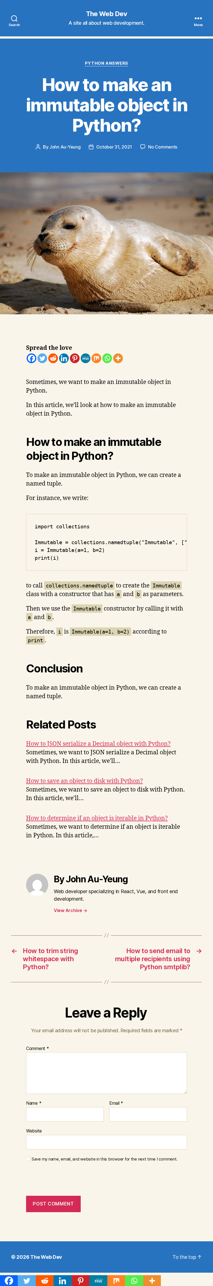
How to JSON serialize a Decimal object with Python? (98, 744)
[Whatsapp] (107, 358)
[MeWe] (85, 358)
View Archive (70, 910)
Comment (37, 1048)
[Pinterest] (75, 358)
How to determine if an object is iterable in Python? (97, 818)
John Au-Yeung (65, 147)
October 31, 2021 (114, 147)
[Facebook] (31, 358)
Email (116, 1103)
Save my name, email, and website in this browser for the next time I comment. (105, 1159)
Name (33, 1103)
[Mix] (96, 358)
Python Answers (106, 63)
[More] (118, 358)
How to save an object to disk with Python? (84, 781)
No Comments (162, 147)
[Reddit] (53, 358)
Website (34, 1130)
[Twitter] (42, 358)
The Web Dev (106, 14)
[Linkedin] (64, 358)
